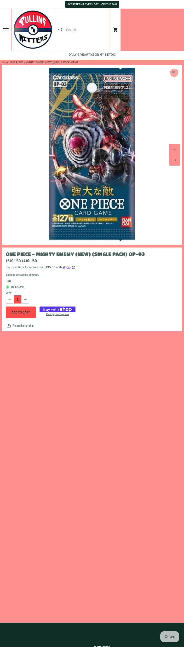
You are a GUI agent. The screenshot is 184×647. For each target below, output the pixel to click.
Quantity (11, 293)
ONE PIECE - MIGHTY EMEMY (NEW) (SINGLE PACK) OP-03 (44, 62)
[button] (21, 312)
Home (5, 62)
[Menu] (6, 30)
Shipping (10, 275)
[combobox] (86, 29)
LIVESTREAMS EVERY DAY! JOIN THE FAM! (92, 4)
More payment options (57, 314)
